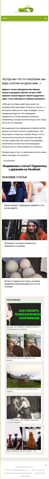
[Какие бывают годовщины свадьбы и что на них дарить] (24, 192)
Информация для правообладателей (18, 473)
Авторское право (38, 470)
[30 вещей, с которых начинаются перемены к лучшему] (24, 229)
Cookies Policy (25, 476)
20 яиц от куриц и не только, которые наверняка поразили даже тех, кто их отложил (22, 284)
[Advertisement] (24, 51)
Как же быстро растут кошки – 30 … (22, 451)
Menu (5, 18)
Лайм (18, 467)
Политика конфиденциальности (16, 470)
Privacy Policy (40, 473)
